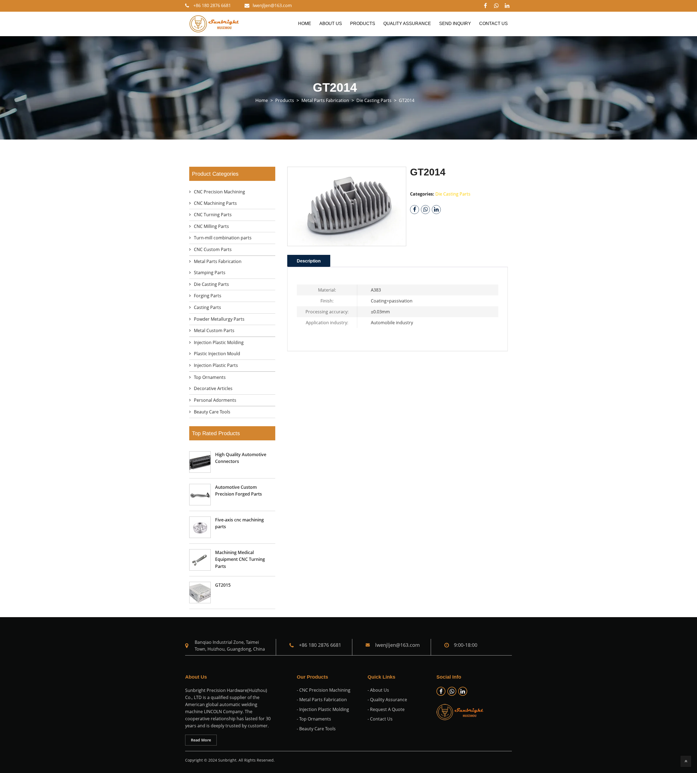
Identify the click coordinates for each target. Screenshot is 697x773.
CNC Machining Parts (215, 203)
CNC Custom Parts (213, 249)
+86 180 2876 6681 (212, 5)
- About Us (378, 690)
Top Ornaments (210, 377)
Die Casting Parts (211, 284)
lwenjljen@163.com (272, 5)
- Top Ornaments (314, 719)
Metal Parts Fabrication (217, 261)
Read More (201, 740)
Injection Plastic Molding (219, 342)
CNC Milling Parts (211, 226)
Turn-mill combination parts (223, 238)
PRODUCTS (362, 23)
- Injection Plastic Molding (323, 709)
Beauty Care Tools (212, 412)
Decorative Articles (213, 388)
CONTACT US (493, 23)
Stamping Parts (209, 273)
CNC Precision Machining (219, 192)
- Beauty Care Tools (316, 729)
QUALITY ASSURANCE (407, 23)
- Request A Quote (386, 709)
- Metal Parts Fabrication (322, 700)
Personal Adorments (215, 400)
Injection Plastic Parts (216, 365)
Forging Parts (207, 296)
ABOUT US (330, 23)
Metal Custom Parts (214, 330)
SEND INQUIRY (455, 23)
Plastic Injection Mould (217, 354)
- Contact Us (380, 719)
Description (309, 261)
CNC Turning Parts (213, 215)
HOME (304, 23)
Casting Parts (207, 307)
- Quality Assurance (387, 700)
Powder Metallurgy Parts (219, 319)
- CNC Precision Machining (323, 690)
